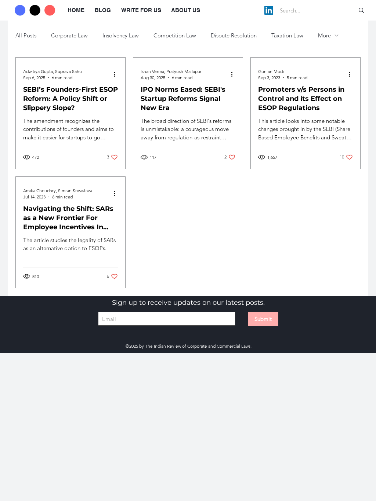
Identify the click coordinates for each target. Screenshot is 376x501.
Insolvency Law (120, 35)
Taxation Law (287, 35)
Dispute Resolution (234, 35)
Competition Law (174, 35)
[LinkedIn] (268, 10)
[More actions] (116, 74)
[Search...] (361, 10)
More (324, 35)
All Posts (25, 35)
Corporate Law (69, 35)
